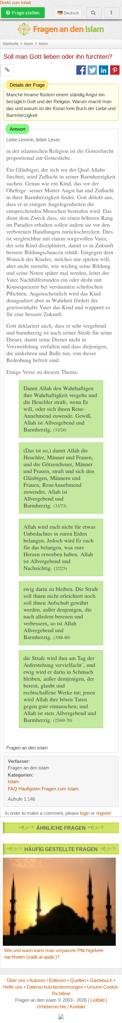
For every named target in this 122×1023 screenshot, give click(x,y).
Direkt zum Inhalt (15, 3)
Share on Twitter (92, 70)
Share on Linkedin (103, 70)
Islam (28, 44)
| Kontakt (76, 1006)
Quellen (78, 980)
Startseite (10, 44)
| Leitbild (96, 1000)
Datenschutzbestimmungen (55, 987)
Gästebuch (101, 980)
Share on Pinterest (114, 70)
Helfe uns (13, 987)
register (103, 813)
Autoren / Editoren (47, 980)
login (84, 813)
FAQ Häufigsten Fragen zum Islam (43, 788)
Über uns (16, 980)
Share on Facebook (81, 70)
